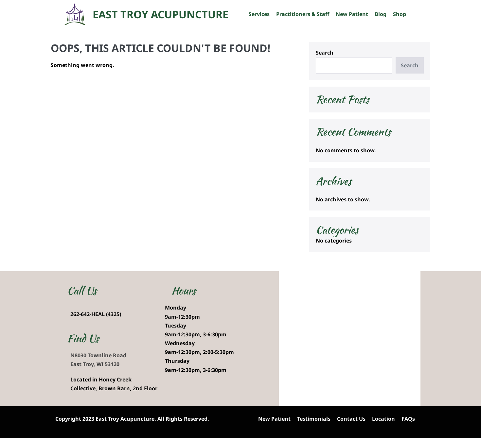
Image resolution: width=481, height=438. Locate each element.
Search (324, 52)
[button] (412, 14)
